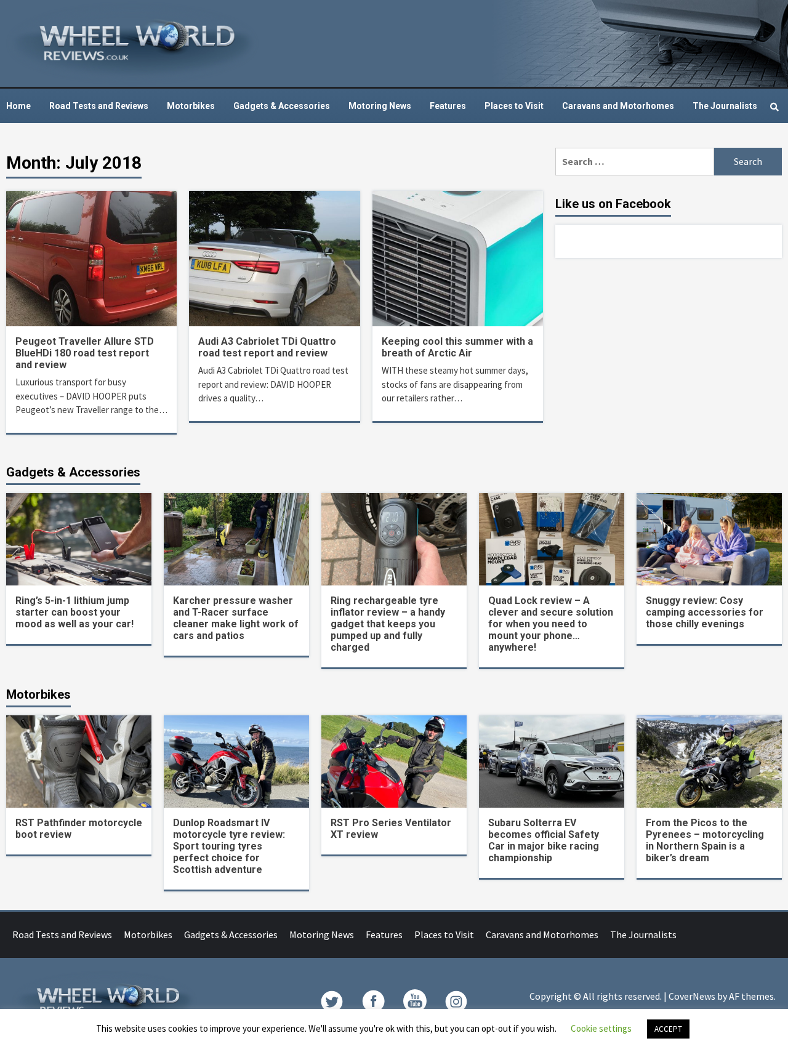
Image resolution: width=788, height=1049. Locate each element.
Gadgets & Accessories (281, 106)
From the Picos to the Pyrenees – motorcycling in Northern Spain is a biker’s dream (705, 840)
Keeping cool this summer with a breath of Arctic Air (457, 347)
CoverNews (692, 996)
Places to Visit (514, 106)
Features (448, 106)
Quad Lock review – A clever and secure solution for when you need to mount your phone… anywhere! (550, 624)
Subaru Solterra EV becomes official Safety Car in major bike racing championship (543, 840)
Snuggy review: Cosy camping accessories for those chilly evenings (704, 612)
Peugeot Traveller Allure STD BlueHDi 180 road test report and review (84, 353)
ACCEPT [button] (668, 1029)
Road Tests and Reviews (98, 106)
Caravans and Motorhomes (618, 106)
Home (18, 106)
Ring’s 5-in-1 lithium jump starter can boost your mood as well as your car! (74, 612)
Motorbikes (191, 106)
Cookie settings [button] (601, 1028)
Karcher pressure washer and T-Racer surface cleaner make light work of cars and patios (236, 618)
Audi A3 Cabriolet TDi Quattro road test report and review (267, 347)
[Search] (774, 107)
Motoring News (379, 106)
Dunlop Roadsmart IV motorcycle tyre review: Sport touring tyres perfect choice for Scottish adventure (229, 846)
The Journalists (725, 106)
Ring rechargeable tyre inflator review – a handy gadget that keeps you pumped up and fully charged (388, 624)
